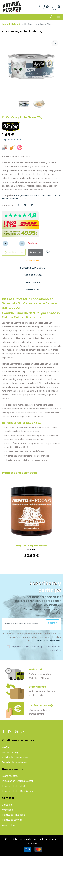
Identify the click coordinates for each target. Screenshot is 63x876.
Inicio (5, 24)
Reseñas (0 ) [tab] (32, 290)
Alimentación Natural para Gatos (36, 195)
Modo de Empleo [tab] (33, 275)
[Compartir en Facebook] (19, 205)
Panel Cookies (8, 825)
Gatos (14, 24)
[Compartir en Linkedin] (32, 205)
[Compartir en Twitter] (25, 205)
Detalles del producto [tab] (32, 268)
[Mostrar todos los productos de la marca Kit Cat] (11, 126)
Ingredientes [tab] (33, 282)
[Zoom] (54, 43)
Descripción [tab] (32, 261)
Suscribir (52, 623)
